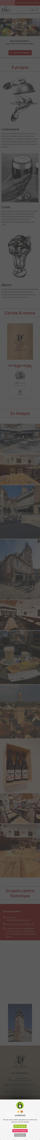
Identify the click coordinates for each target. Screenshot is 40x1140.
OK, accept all (20, 1126)
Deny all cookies (20, 1131)
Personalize (20, 1135)
